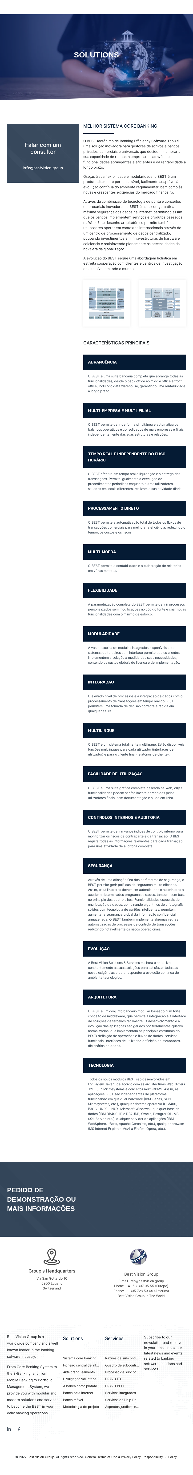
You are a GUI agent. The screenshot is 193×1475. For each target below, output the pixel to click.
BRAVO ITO (114, 1379)
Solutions (73, 1338)
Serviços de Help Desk (122, 1400)
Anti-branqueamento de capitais (81, 1372)
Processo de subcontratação (122, 1372)
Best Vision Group (41, 1457)
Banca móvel (73, 1400)
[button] (134, 362)
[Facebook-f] (19, 1429)
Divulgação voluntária (79, 1379)
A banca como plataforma (81, 1386)
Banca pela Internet (78, 1393)
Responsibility (153, 1457)
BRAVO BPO (114, 1386)
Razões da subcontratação (122, 1358)
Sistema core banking (79, 1358)
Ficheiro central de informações (81, 1365)
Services (114, 1338)
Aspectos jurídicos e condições (122, 1407)
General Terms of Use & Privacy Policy (113, 1457)
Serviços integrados (120, 1393)
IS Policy (171, 1457)
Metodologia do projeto (81, 1407)
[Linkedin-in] (9, 1429)
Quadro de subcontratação (122, 1365)
